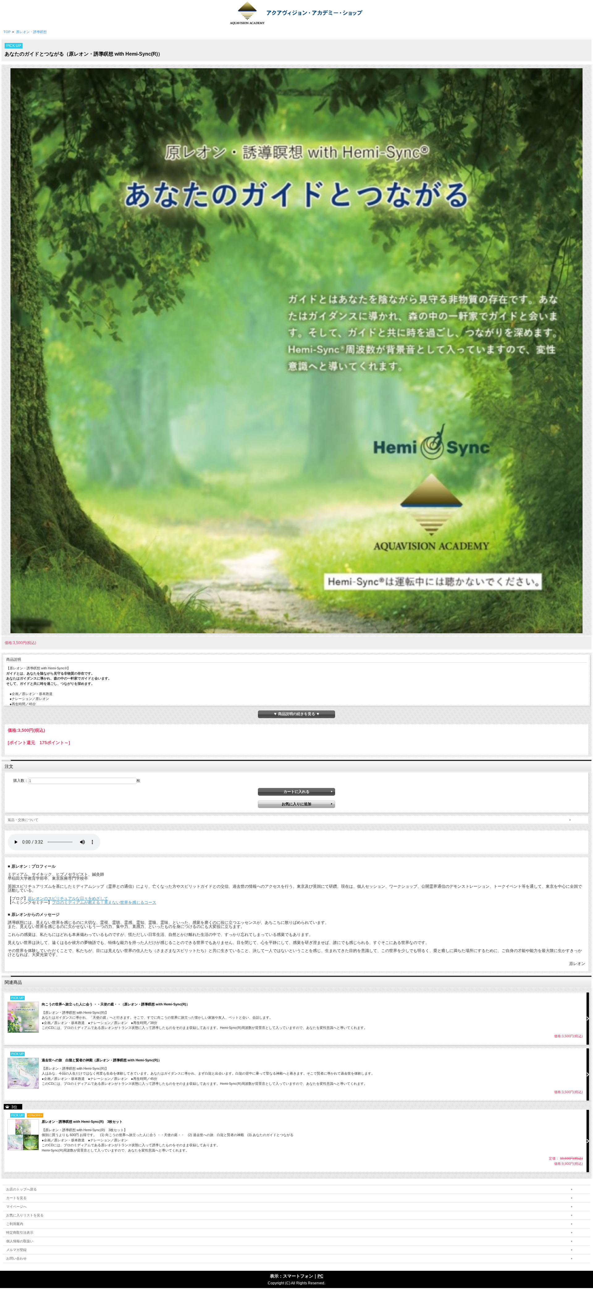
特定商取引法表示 (19, 1232)
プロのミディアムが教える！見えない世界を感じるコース (104, 902)
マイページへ (16, 1206)
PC (320, 1276)
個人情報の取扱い (19, 1241)
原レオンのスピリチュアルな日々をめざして (68, 898)
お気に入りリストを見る (25, 1215)
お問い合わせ (16, 1258)
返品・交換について (23, 820)
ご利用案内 (14, 1224)
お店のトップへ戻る (21, 1189)
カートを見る (16, 1198)
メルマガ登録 (16, 1250)
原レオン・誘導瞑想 (31, 32)
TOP (7, 32)
